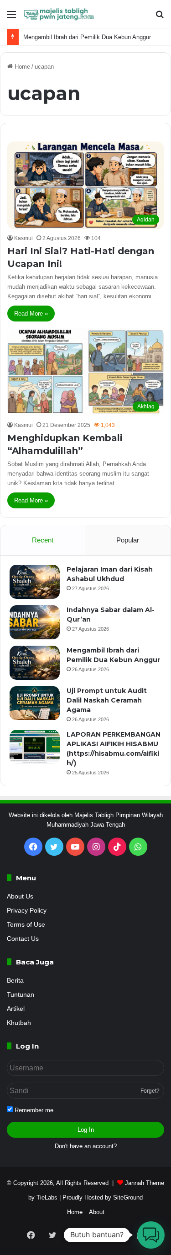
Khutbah (19, 1022)
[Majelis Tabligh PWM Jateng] (59, 14)
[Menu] (11, 18)
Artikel (16, 1008)
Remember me (33, 1110)
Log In (86, 1129)
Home (21, 66)
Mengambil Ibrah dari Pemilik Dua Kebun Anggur (87, 37)
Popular (127, 540)
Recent (42, 540)
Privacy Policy (27, 910)
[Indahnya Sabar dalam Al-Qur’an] (35, 622)
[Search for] (159, 18)
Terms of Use (26, 924)
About (96, 1212)
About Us (20, 896)
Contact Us (23, 938)
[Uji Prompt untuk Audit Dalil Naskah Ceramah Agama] (35, 703)
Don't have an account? (86, 1146)
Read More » (31, 313)
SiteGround (128, 1197)
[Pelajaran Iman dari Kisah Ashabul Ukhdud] (35, 582)
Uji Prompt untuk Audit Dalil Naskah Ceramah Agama (107, 700)
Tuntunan (20, 994)
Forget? (150, 1091)
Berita (15, 980)
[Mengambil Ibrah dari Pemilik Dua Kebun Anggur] (35, 663)
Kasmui (23, 238)
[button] (151, 1235)
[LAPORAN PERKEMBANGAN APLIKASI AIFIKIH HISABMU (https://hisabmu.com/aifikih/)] (35, 747)
